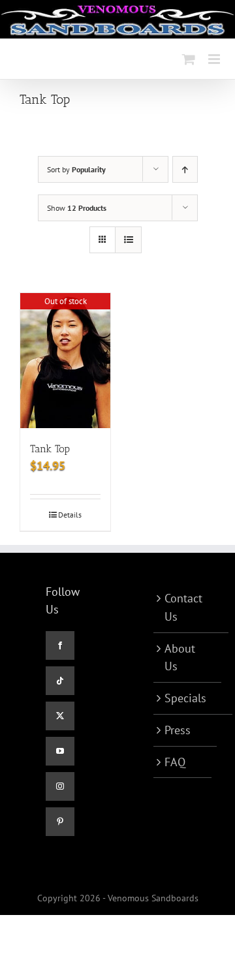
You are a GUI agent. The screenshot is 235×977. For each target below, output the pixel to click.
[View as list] (128, 240)
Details (70, 515)
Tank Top (50, 448)
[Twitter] (60, 716)
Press (177, 729)
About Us (179, 657)
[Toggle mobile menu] (215, 59)
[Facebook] (60, 645)
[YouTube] (60, 751)
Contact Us (183, 607)
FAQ (174, 761)
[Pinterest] (60, 821)
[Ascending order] (185, 169)
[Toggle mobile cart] (188, 59)
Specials (185, 698)
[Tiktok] (60, 680)
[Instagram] (60, 786)
